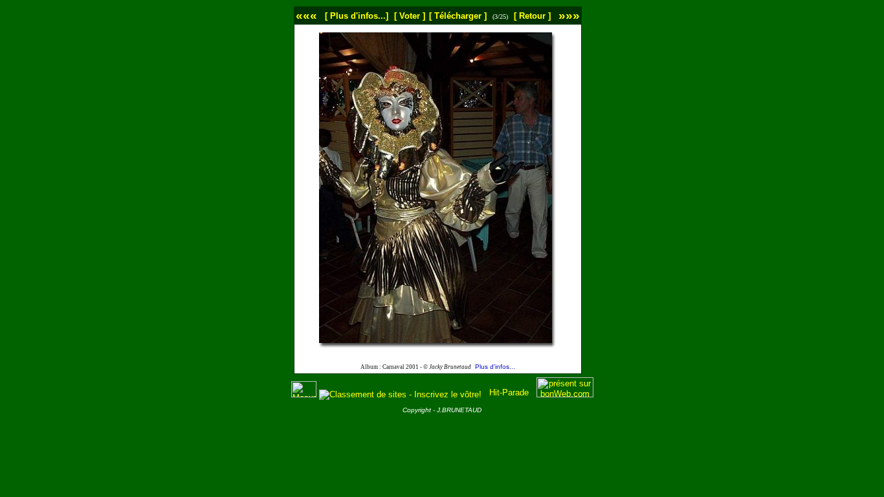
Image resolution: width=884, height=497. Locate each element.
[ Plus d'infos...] (356, 16)
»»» (569, 15)
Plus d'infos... (495, 366)
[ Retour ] (532, 16)
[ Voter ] (409, 16)
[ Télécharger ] (458, 16)
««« (306, 15)
